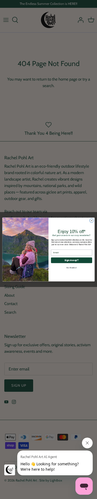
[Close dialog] (91, 221)
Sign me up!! (71, 260)
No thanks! (72, 267)
